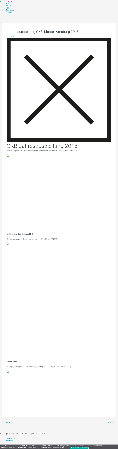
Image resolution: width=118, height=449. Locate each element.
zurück (6, 422)
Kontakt (9, 12)
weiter (111, 422)
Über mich (10, 10)
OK (71, 448)
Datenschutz (11, 441)
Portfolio (9, 6)
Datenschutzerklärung (80, 448)
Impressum (10, 438)
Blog (7, 8)
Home (8, 3)
